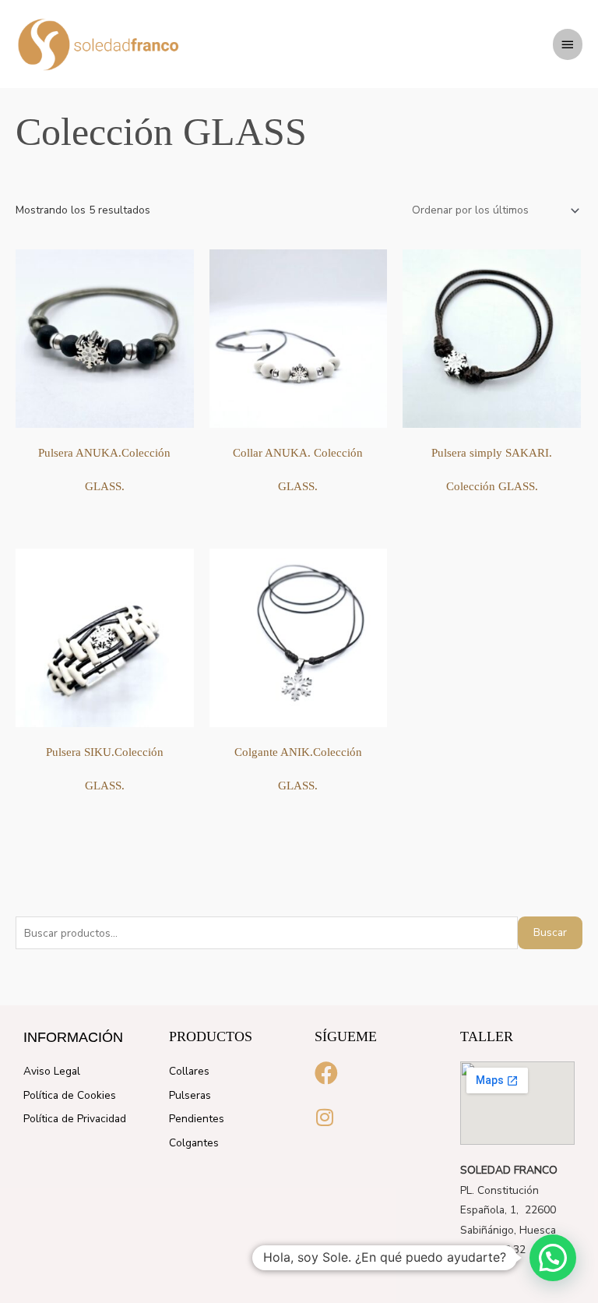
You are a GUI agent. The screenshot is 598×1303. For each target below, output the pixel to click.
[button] (552, 1257)
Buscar (550, 932)
